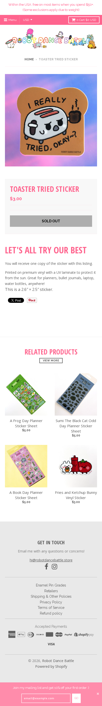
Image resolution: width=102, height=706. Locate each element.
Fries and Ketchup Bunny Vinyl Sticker (76, 495)
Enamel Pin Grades (51, 585)
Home (29, 59)
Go (76, 698)
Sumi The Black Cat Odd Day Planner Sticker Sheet (76, 425)
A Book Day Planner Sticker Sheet (26, 495)
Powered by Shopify (51, 666)
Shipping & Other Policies (51, 596)
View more (51, 360)
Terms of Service (51, 608)
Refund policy (51, 613)
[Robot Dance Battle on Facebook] (46, 566)
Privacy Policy (51, 602)
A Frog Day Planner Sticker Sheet (26, 423)
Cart (86, 20)
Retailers (51, 591)
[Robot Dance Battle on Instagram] (54, 566)
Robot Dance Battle (58, 660)
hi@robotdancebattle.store (51, 560)
